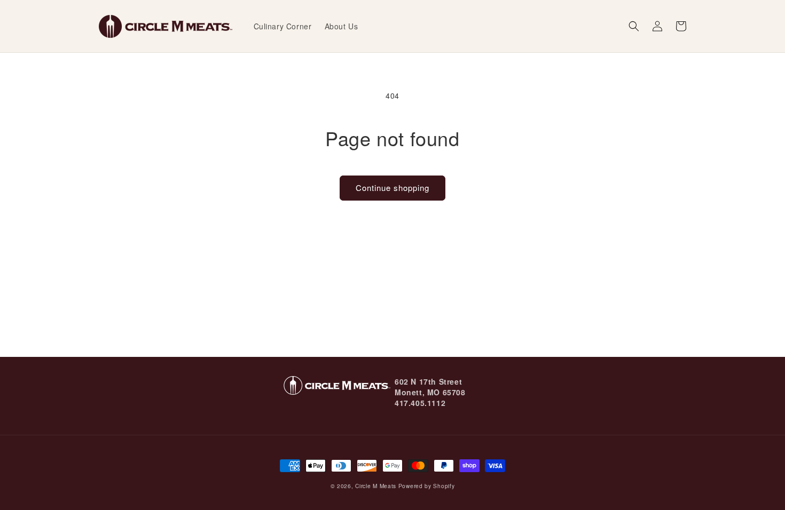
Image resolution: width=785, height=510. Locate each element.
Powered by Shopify (426, 486)
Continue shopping (392, 187)
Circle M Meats (375, 486)
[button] (634, 26)
